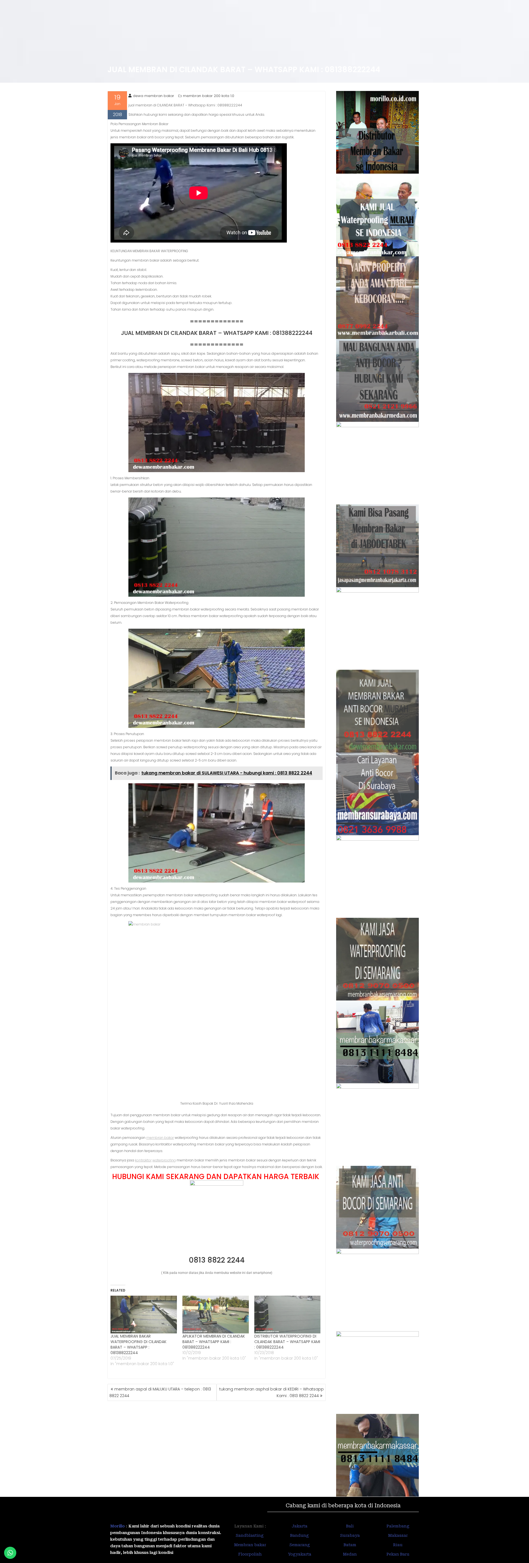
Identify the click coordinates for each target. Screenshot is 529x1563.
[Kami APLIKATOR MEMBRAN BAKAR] (378, 711)
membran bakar (160, 1137)
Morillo (117, 1526)
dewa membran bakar (153, 95)
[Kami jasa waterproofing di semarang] (378, 959)
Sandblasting (250, 1535)
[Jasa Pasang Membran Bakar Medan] (378, 380)
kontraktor (143, 1160)
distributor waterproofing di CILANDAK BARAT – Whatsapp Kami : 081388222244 (287, 1341)
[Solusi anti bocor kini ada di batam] (378, 1124)
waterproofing (164, 1160)
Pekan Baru (398, 1554)
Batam (350, 1545)
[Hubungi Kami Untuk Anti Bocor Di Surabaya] (378, 463)
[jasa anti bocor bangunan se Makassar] (378, 1455)
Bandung (299, 1535)
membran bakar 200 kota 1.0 (208, 95)
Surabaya (350, 1535)
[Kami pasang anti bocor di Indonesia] (378, 1290)
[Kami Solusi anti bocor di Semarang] (378, 1207)
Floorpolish (250, 1554)
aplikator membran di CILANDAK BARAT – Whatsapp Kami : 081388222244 (213, 1341)
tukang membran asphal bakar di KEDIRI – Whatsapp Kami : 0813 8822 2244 (271, 1392)
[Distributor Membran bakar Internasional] (378, 132)
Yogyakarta (299, 1554)
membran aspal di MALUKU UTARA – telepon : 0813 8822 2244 (160, 1392)
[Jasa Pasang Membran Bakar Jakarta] (378, 545)
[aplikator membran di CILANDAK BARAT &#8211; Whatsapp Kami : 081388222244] (215, 1315)
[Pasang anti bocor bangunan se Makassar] (378, 1041)
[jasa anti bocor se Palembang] (378, 1372)
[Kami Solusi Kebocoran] (378, 628)
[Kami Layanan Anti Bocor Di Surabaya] (378, 793)
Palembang (398, 1526)
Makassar (398, 1535)
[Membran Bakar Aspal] (378, 215)
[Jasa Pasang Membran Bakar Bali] (378, 297)
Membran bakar (250, 1545)
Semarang (299, 1545)
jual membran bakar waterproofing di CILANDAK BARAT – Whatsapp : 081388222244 (138, 1344)
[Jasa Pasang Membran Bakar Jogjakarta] (378, 876)
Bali (350, 1526)
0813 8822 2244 (217, 1260)
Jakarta (299, 1526)
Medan (350, 1554)
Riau (398, 1545)
